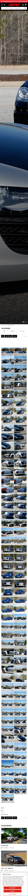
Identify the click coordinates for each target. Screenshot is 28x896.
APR (2, 336)
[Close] (25, 874)
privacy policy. (20, 885)
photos (14, 336)
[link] (14, 836)
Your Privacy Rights (12, 894)
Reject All (12, 891)
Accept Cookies (12, 887)
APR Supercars (8, 336)
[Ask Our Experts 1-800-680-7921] (5, 5)
